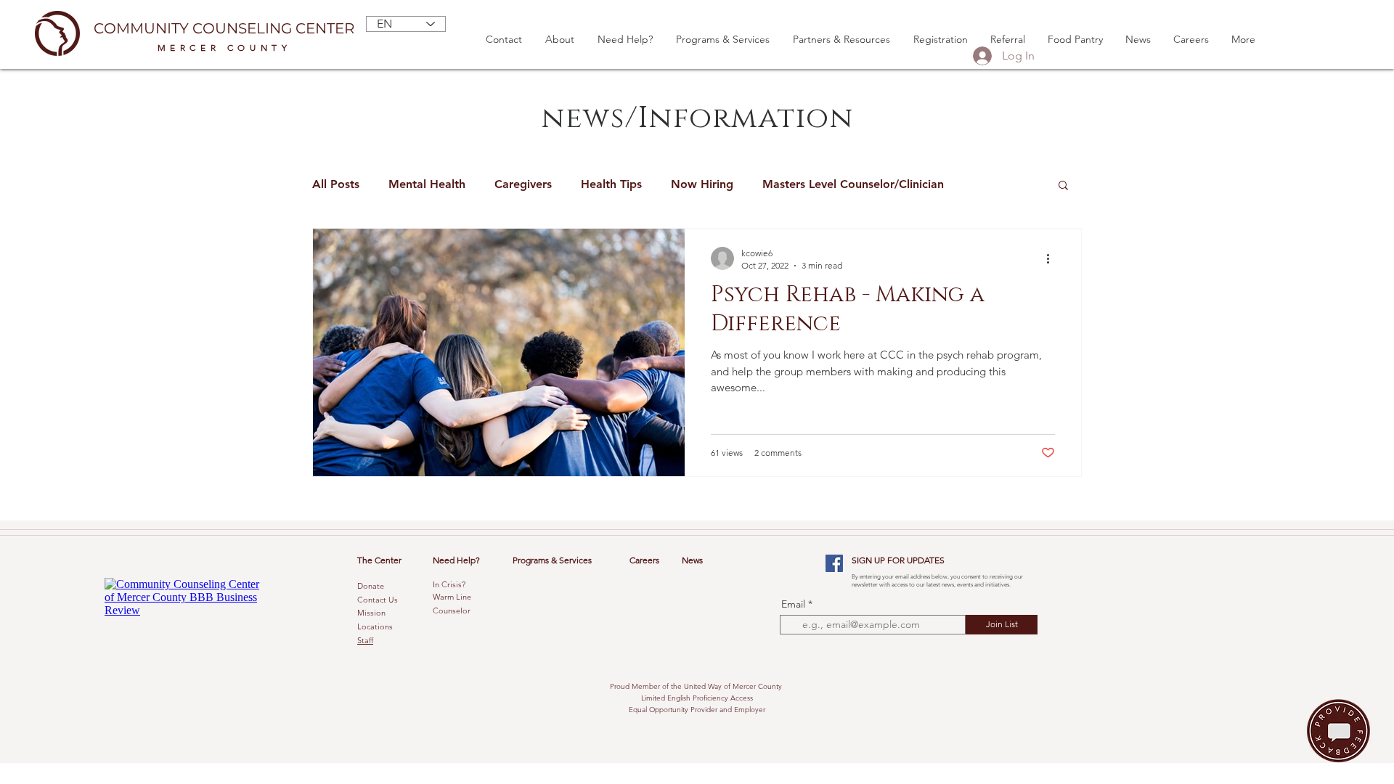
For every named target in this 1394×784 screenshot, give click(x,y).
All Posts (335, 184)
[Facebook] (834, 563)
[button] (1063, 186)
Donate (370, 586)
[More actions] (1052, 258)
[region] (1333, 730)
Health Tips (611, 184)
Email (793, 604)
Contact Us (377, 600)
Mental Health (426, 184)
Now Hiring (702, 184)
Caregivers (523, 184)
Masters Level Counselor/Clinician (853, 184)
